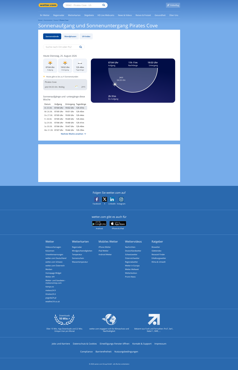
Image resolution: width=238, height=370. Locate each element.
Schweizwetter (131, 254)
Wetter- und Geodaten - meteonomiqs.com (55, 281)
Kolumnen (49, 250)
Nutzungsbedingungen (126, 351)
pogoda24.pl (50, 297)
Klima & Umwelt (158, 262)
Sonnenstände (52, 36)
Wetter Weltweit (132, 269)
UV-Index (86, 36)
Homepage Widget (53, 273)
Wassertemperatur (80, 262)
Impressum (160, 343)
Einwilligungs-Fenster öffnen (114, 343)
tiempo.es (49, 286)
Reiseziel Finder (158, 254)
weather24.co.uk (52, 301)
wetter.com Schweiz (53, 262)
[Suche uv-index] (80, 47)
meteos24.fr (50, 290)
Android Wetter (105, 254)
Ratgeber (157, 241)
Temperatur (77, 254)
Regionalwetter (131, 262)
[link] (44, 15)
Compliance (86, 351)
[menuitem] (44, 15)
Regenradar (77, 247)
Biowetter (156, 247)
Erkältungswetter (159, 258)
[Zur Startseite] (48, 5)
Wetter (49, 241)
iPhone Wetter (105, 247)
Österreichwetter (132, 258)
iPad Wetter (103, 250)
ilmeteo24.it (50, 294)
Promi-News (130, 276)
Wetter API (50, 276)
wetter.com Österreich (55, 265)
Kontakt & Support (141, 343)
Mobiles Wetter (108, 241)
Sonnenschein (78, 258)
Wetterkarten (80, 241)
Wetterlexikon (131, 273)
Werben (48, 269)
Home (40, 20)
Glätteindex (156, 250)
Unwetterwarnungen (54, 254)
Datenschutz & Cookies (85, 343)
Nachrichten (130, 247)
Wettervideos (133, 241)
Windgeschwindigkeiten (82, 250)
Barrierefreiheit (103, 351)
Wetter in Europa (132, 265)
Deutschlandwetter (133, 250)
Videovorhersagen (53, 247)
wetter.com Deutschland (55, 258)
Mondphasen (70, 36)
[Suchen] (103, 5)
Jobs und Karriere (61, 343)
